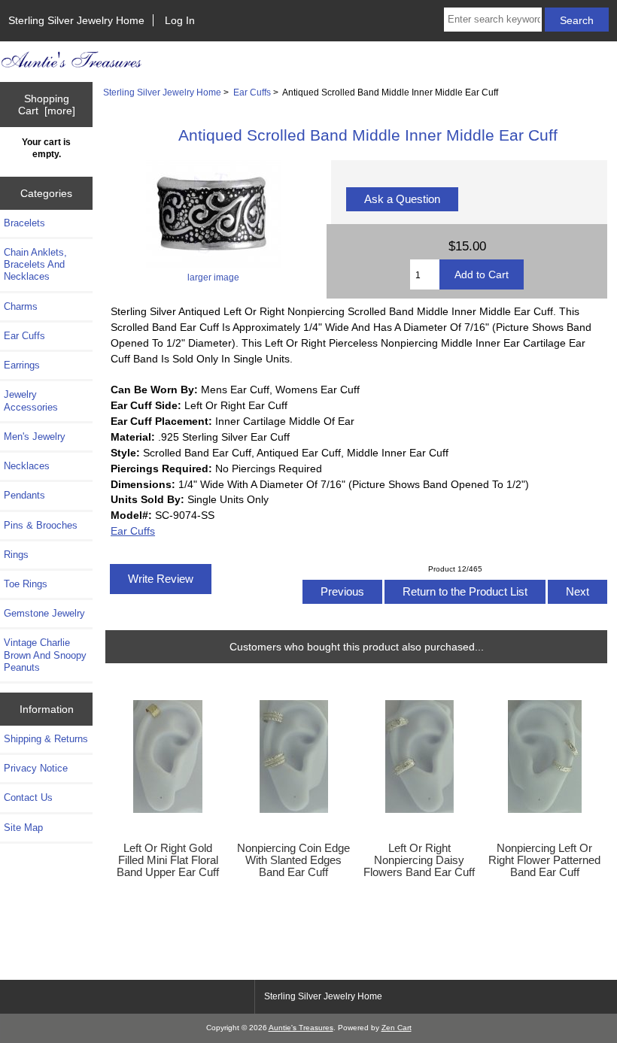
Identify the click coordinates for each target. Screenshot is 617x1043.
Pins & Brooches (41, 525)
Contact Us (28, 797)
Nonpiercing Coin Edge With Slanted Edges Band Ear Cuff (293, 860)
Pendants (24, 495)
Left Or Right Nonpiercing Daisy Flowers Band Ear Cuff (419, 860)
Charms (21, 306)
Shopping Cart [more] (46, 104)
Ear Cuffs (252, 92)
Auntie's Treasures (301, 1027)
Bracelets (24, 223)
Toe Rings (25, 584)
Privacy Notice (36, 768)
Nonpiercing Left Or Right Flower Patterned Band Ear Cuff (544, 860)
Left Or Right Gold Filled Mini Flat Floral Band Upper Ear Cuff (168, 860)
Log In (180, 20)
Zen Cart (396, 1027)
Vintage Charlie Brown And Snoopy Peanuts (45, 654)
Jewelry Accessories (31, 400)
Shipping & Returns (46, 738)
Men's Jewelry (34, 436)
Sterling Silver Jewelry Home (76, 20)
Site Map (23, 827)
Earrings (22, 365)
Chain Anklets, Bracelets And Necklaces (35, 264)
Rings (16, 554)
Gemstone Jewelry (44, 613)
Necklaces (27, 465)
